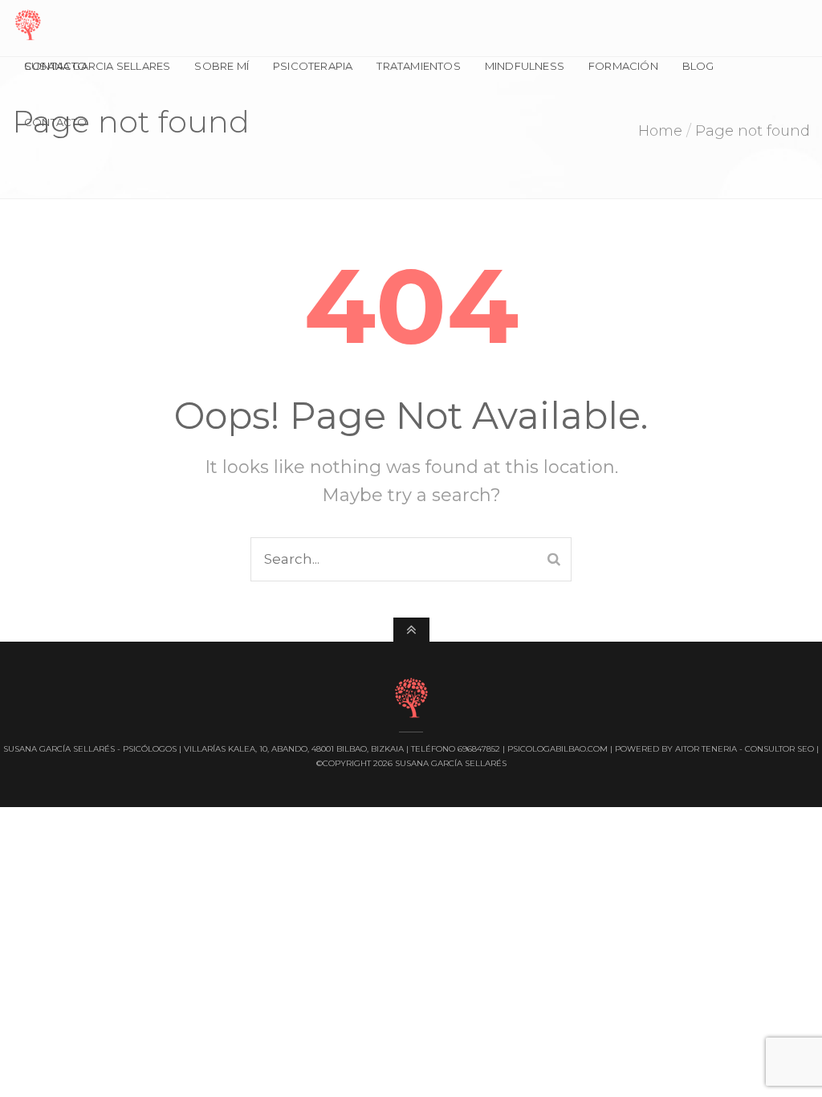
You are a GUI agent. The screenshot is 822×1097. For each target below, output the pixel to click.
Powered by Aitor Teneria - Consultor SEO (714, 749)
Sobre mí (221, 65)
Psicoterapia (312, 65)
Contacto (55, 122)
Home (660, 131)
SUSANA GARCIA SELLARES (97, 65)
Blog (698, 65)
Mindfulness (524, 65)
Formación (623, 65)
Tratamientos (418, 65)
